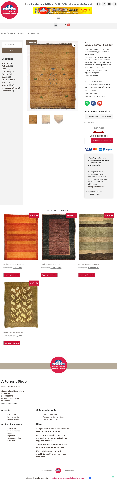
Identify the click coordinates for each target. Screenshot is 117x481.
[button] (58, 18)
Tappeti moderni (50, 415)
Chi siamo (11, 415)
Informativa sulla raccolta (37, 478)
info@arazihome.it (96, 187)
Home (4, 33)
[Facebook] (98, 4)
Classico (6, 71)
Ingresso (11, 436)
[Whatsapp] (114, 4)
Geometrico (7, 80)
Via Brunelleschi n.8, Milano (12, 391)
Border (5, 69)
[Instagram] (103, 4)
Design (5, 74)
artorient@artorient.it (10, 398)
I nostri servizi (13, 417)
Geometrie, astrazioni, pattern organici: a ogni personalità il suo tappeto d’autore (51, 438)
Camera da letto (14, 438)
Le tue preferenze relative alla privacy (68, 478)
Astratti (5, 66)
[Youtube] (109, 4)
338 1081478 (8, 396)
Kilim (4, 82)
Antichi (5, 63)
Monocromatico (9, 88)
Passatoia (6, 91)
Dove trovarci (13, 419)
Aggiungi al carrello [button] (12, 275)
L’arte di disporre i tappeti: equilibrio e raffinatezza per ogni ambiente (51, 454)
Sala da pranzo (13, 431)
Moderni (11, 33)
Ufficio (10, 433)
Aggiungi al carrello (102, 140)
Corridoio (11, 440)
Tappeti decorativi (50, 419)
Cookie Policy (69, 470)
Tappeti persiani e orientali (54, 417)
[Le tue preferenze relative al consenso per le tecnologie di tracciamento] (113, 477)
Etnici (4, 77)
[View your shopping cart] (65, 25)
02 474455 (5, 394)
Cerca (11, 50)
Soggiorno (11, 428)
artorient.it (5, 401)
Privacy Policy (46, 470)
